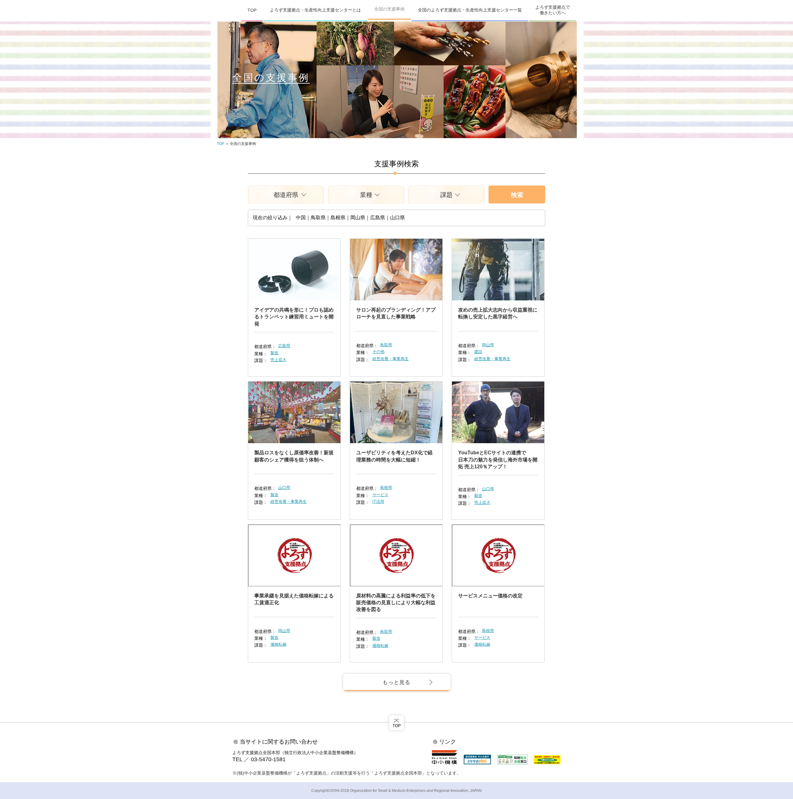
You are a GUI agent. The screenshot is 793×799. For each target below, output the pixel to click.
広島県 (284, 345)
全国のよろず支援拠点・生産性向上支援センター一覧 (470, 9)
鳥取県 (386, 345)
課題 (446, 194)
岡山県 (488, 345)
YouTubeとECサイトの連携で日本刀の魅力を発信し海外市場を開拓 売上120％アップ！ (497, 459)
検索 (517, 194)
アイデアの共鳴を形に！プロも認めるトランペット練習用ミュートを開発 (294, 316)
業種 (366, 194)
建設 (478, 351)
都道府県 (286, 194)
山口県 (284, 487)
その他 (378, 351)
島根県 (386, 487)
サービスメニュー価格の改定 (490, 595)
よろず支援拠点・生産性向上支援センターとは (315, 9)
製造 (274, 353)
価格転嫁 (278, 644)
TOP (252, 10)
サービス (380, 494)
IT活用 (378, 501)
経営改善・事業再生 (390, 358)
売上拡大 (278, 359)
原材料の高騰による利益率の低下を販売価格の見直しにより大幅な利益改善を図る (396, 602)
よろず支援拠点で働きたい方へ (552, 10)
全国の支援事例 (389, 9)
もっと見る (396, 682)
